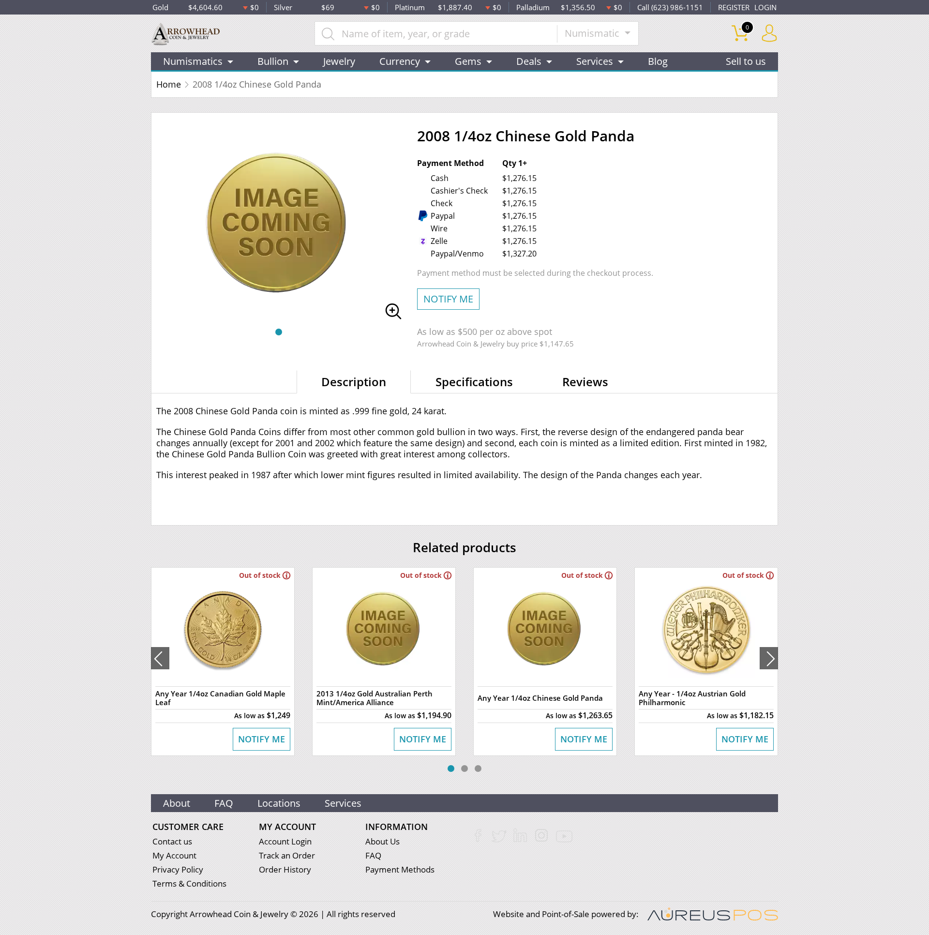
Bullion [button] (272, 61)
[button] (278, 332)
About (176, 803)
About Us (382, 841)
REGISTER (733, 7)
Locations (278, 803)
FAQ (223, 803)
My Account (174, 855)
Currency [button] (399, 61)
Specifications (474, 382)
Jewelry (339, 61)
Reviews (585, 382)
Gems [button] (468, 61)
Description (353, 382)
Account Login (285, 841)
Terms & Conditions (189, 883)
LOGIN (765, 7)
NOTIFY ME (448, 298)
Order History (285, 869)
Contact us (172, 841)
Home (168, 84)
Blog (658, 61)
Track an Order (287, 855)
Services (343, 803)
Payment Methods (400, 869)
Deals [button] (528, 61)
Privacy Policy (177, 869)
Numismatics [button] (193, 61)
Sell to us (746, 61)
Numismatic (593, 33)
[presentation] (160, 658)
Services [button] (594, 61)
